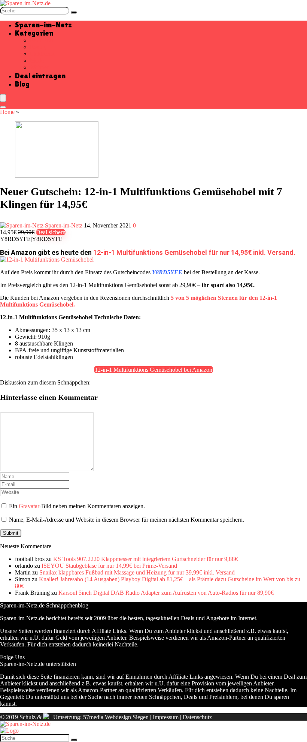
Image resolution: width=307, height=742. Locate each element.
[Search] (3, 107)
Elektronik (42, 54)
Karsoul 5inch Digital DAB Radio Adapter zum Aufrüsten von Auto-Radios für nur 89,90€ (166, 592)
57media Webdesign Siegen (116, 717)
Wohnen (40, 67)
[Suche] (74, 12)
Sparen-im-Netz (43, 25)
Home (7, 112)
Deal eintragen (40, 76)
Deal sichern (51, 232)
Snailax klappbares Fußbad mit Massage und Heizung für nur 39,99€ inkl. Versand (137, 572)
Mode (37, 60)
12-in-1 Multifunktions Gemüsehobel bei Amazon (153, 370)
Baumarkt (41, 40)
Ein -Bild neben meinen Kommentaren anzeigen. (77, 506)
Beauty (38, 47)
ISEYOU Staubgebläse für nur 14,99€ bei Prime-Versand (109, 565)
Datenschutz (197, 717)
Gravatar (29, 506)
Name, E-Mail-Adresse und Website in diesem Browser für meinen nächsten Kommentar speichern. (126, 519)
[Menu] (3, 98)
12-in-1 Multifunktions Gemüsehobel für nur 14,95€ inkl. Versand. (194, 252)
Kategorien (34, 33)
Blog (22, 84)
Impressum (166, 717)
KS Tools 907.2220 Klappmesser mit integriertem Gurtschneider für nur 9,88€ (145, 559)
